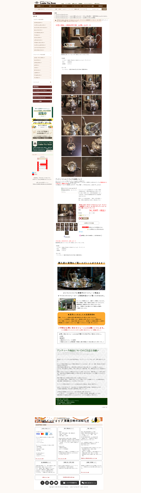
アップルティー (37, 77)
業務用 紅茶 (76, 9)
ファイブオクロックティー (39, 32)
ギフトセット (64, 6)
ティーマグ (71, 9)
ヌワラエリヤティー (38, 62)
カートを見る (67, 3)
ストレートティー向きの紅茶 (39, 54)
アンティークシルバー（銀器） (88, 6)
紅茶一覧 (35, 16)
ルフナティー (36, 65)
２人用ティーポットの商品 (89, 17)
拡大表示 (68, 236)
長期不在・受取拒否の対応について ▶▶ (89, 458)
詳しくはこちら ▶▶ (39, 458)
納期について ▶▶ (45, 477)
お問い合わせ (96, 3)
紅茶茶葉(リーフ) (40, 6)
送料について (74, 3)
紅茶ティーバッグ (52, 6)
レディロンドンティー (38, 40)
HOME (55, 13)
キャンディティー (37, 60)
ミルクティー (64, 9)
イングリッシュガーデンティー (40, 45)
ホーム (62, 3)
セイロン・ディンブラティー (39, 57)
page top (105, 407)
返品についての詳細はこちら (96, 227)
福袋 (56, 9)
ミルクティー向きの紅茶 (38, 19)
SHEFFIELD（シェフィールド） (100, 16)
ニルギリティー (37, 72)
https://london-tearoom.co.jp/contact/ (42, 184)
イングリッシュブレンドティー (40, 25)
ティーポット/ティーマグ (76, 6)
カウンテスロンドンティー (39, 50)
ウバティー (36, 67)
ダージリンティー (37, 70)
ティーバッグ (83, 9)
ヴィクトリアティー (38, 37)
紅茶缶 (60, 9)
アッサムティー (37, 35)
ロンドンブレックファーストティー (40, 27)
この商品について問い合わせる (96, 229)
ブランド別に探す (87, 16)
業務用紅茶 (101, 6)
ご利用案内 (80, 3)
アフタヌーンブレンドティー (39, 42)
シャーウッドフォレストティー (40, 47)
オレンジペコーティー (38, 30)
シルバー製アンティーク (75, 16)
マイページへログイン (88, 3)
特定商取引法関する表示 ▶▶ (68, 477)
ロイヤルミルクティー (50, 9)
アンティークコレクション (62, 14)
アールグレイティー (38, 75)
